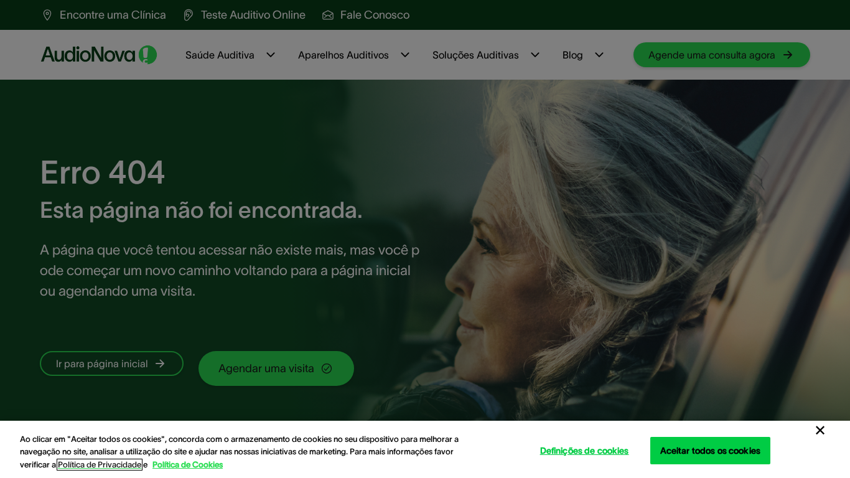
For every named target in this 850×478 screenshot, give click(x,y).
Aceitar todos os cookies (710, 450)
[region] (425, 449)
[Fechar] (820, 430)
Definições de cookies (584, 450)
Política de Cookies (187, 464)
